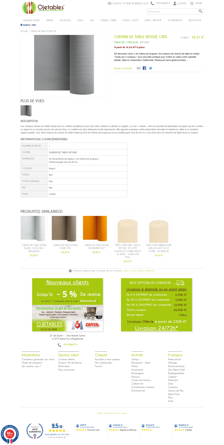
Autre (170, 401)
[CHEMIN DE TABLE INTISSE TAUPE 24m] (65, 229)
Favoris (98, 366)
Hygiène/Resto (175, 20)
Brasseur (136, 376)
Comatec (173, 387)
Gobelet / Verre (108, 20)
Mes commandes (103, 362)
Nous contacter (66, 369)
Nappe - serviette (153, 20)
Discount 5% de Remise (70, 362)
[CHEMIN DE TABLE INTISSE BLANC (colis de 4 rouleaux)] (34, 229)
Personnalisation (176, 366)
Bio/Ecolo (65, 20)
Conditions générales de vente (38, 359)
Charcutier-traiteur (141, 380)
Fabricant (173, 380)
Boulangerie (138, 373)
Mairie (135, 366)
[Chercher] (200, 11)
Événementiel (138, 390)
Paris (170, 397)
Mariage (172, 362)
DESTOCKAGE (195, 20)
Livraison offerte (66, 359)
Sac (92, 20)
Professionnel (174, 359)
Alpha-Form (174, 394)
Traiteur (135, 359)
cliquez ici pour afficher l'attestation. (139, 271)
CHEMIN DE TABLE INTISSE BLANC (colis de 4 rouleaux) (34, 248)
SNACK (80, 20)
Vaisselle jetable (31, 20)
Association (137, 369)
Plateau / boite (130, 20)
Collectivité (137, 383)
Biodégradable (176, 373)
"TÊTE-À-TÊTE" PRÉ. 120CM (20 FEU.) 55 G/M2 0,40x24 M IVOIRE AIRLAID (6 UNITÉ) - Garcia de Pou (128, 251)
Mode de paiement (32, 362)
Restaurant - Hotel (141, 362)
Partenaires (64, 366)
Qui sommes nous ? (31, 366)
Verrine (49, 20)
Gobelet (172, 376)
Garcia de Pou (29, 25)
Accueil (24, 31)
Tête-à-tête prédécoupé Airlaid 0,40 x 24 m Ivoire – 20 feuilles (158, 248)
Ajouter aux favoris (123, 68)
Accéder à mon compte (107, 359)
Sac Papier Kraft (176, 369)
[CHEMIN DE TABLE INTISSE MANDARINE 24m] (96, 229)
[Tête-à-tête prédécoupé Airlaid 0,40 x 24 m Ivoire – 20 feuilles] (158, 229)
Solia (170, 383)
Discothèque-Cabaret (143, 387)
